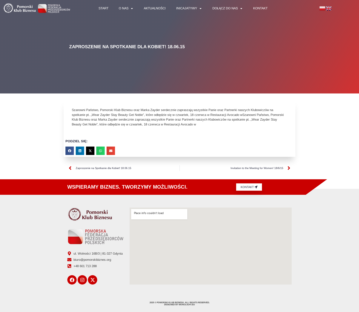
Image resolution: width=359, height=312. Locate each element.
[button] (69, 151)
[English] (329, 8)
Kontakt (260, 8)
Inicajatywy (186, 8)
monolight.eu (187, 304)
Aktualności (155, 8)
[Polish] (322, 8)
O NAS (123, 8)
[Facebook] (72, 280)
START (103, 8)
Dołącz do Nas (225, 8)
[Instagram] (82, 280)
